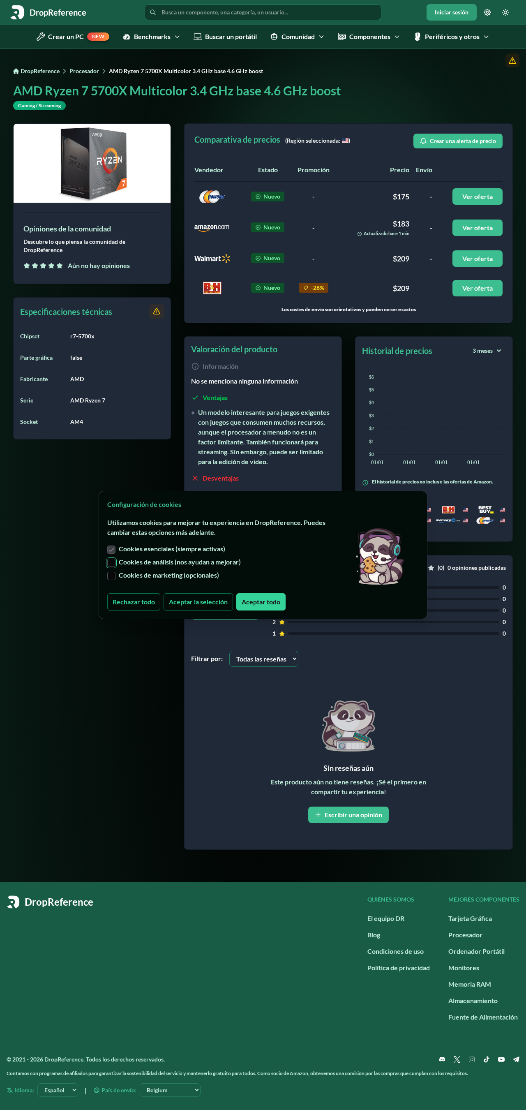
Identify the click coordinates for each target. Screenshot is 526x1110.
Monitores (463, 967)
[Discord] (442, 1059)
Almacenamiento (473, 1000)
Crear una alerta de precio (463, 140)
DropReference (40, 70)
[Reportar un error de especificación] (156, 311)
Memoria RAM (469, 984)
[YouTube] (501, 1059)
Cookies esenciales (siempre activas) (172, 549)
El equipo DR (385, 918)
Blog (373, 935)
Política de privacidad (398, 967)
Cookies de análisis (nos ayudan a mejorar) (180, 562)
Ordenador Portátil (476, 951)
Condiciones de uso (395, 951)
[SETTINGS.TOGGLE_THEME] (505, 12)
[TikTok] (486, 1059)
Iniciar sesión (451, 12)
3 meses (483, 350)
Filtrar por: (207, 658)
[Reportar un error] (512, 60)
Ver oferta (477, 196)
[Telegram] (516, 1059)
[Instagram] (471, 1059)
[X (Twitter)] (457, 1059)
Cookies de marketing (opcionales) (169, 575)
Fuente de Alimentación (483, 1017)
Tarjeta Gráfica (470, 918)
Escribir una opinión (353, 815)
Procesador (84, 70)
